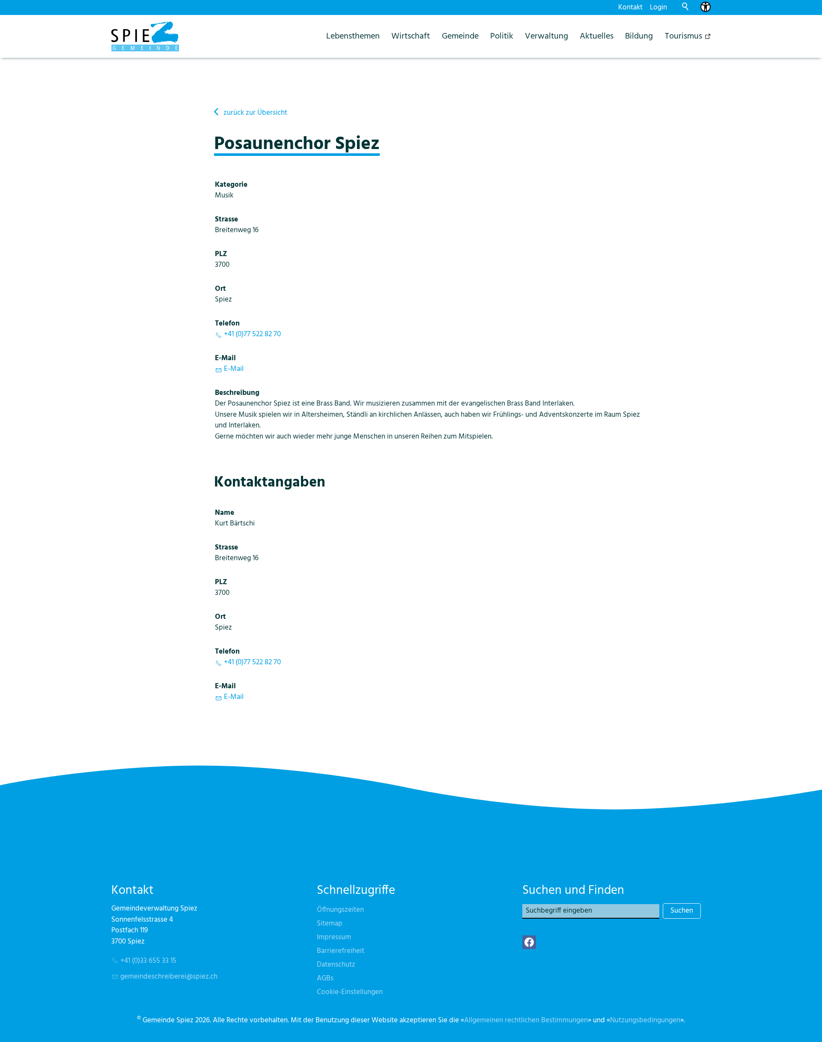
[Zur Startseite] (145, 36)
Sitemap (329, 923)
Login (658, 7)
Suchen (681, 911)
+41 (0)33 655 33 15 (148, 961)
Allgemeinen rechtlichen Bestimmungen (526, 1020)
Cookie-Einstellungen (350, 992)
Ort (220, 289)
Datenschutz (336, 964)
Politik (501, 36)
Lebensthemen (353, 36)
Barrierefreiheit (340, 951)
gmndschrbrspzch (168, 976)
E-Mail (225, 358)
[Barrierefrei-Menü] (705, 7)
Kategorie (231, 185)
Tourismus (683, 36)
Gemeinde (460, 36)
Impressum (334, 937)
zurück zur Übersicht (255, 113)
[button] (529, 942)
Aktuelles (597, 36)
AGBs (325, 978)
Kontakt (630, 7)
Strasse (226, 219)
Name (224, 513)
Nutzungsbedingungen (645, 1020)
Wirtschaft (410, 36)
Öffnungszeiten (340, 910)
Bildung (639, 36)
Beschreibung (237, 393)
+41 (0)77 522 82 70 (252, 334)
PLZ (221, 254)
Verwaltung (546, 36)
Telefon (227, 323)
